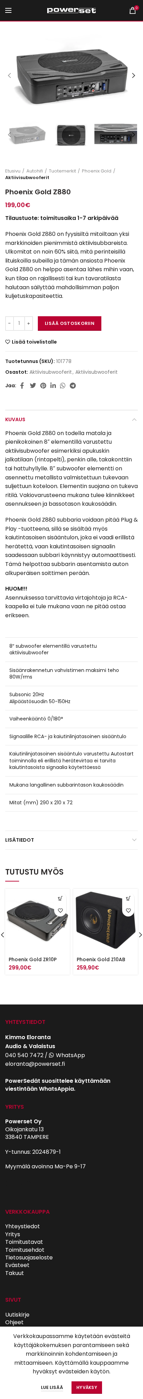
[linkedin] (53, 385)
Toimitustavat (24, 1242)
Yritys (12, 1234)
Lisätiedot (19, 839)
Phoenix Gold (96, 171)
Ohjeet (14, 1322)
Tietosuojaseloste (29, 1257)
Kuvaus (15, 419)
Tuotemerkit (62, 171)
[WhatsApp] (63, 385)
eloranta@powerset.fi (35, 1064)
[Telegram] (73, 385)
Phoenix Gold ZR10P (33, 959)
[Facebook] (23, 385)
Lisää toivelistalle (34, 341)
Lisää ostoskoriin (69, 323)
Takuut (14, 1273)
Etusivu (12, 171)
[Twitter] (33, 385)
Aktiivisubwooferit (27, 178)
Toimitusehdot (24, 1250)
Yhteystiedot (22, 1226)
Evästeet (17, 1265)
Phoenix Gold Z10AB (101, 959)
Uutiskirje (17, 1315)
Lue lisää (52, 1387)
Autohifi (34, 171)
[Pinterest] (43, 385)
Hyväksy (86, 1387)
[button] (60, 898)
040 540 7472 (24, 1055)
